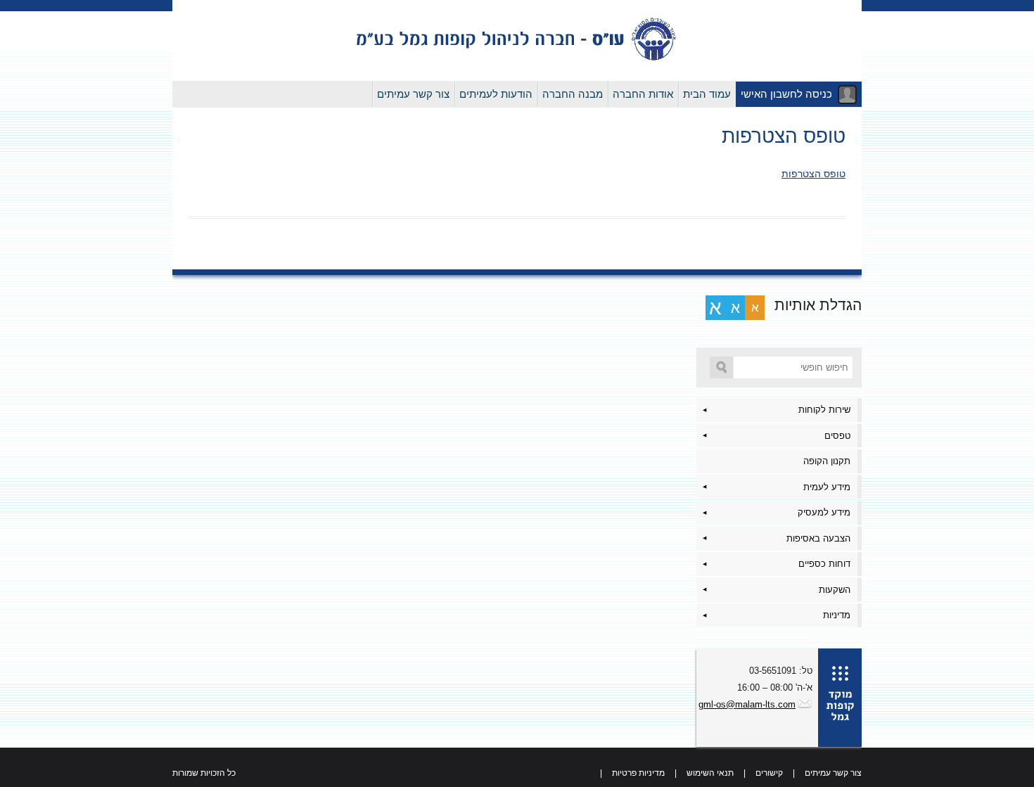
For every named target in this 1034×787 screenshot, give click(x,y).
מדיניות (836, 615)
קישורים (769, 773)
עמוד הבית (707, 94)
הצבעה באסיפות (818, 538)
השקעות (834, 589)
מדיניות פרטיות (638, 773)
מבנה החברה (572, 94)
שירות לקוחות (824, 409)
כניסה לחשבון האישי (786, 94)
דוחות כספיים (824, 563)
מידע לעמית (826, 487)
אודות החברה (643, 94)
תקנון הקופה (826, 461)
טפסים (837, 435)
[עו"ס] (517, 59)
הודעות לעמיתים (495, 94)
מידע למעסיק (824, 512)
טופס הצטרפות (813, 173)
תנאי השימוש (710, 773)
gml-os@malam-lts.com (747, 704)
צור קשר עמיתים (413, 94)
